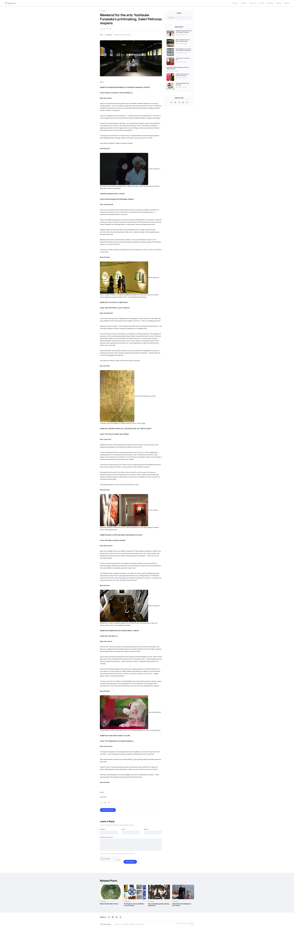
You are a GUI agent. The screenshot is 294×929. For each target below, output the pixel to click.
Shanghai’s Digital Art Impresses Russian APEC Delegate (178, 68)
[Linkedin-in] (116, 917)
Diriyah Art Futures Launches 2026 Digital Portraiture (184, 31)
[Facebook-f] (109, 917)
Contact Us (118, 924)
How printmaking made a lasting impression (158, 904)
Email (123, 829)
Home (101, 35)
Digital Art (244, 3)
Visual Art (286, 3)
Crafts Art (235, 3)
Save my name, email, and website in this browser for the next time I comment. (118, 853)
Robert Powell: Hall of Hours (109, 904)
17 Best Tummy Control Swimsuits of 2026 (182, 74)
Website (146, 829)
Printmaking (270, 3)
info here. (106, 148)
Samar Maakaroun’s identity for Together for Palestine (183, 49)
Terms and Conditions (129, 924)
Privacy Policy (140, 924)
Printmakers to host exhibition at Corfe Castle (134, 904)
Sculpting (278, 3)
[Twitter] (112, 917)
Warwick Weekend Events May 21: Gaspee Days (183, 40)
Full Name (102, 829)
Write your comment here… (107, 837)
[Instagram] (120, 917)
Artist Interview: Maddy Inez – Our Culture (182, 904)
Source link (103, 797)
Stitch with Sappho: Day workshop (182, 84)
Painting (261, 3)
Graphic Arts (252, 3)
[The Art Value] (10, 3)
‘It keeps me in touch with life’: (183, 58)
